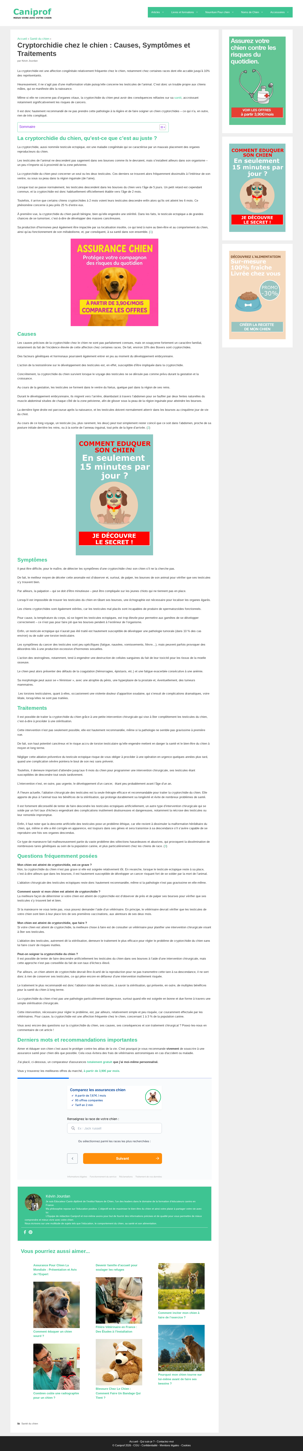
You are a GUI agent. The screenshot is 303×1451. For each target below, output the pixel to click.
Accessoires (277, 12)
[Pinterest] (30, 1232)
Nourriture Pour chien (217, 12)
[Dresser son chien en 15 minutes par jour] (114, 554)
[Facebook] (25, 1232)
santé (177, 97)
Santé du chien (39, 38)
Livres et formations (182, 12)
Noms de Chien (250, 12)
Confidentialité (149, 1445)
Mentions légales (169, 1445)
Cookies (186, 1445)
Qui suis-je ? (147, 1441)
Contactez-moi (165, 1441)
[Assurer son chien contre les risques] (114, 325)
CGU (136, 1445)
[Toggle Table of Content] (161, 127)
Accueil (22, 38)
